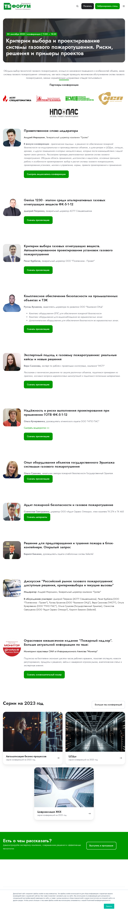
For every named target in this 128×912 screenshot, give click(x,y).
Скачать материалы (37, 517)
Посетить (87, 6)
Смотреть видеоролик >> (36, 428)
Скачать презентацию (38, 220)
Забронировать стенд (107, 6)
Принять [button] (109, 906)
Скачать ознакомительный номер (44, 674)
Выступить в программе (101, 845)
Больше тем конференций (108, 704)
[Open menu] (123, 6)
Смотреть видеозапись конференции (46, 174)
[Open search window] (77, 6)
